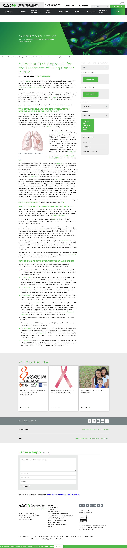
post (19, 160)
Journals (93, 429)
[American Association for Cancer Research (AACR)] (18, 6)
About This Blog (88, 137)
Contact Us (86, 142)
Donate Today (117, 6)
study (42, 229)
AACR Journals (81, 438)
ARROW (59, 180)
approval (61, 133)
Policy (99, 429)
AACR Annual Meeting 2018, (28, 202)
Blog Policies (87, 146)
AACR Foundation (54, 511)
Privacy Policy (84, 510)
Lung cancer (104, 438)
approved (42, 333)
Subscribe (90, 79)
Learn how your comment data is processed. (63, 495)
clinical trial (64, 241)
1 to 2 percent (33, 176)
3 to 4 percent (52, 127)
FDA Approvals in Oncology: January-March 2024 (76, 536)
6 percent (28, 81)
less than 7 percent (58, 216)
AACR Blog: (60, 515)
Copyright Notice (85, 512)
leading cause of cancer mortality (30, 87)
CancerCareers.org (54, 522)
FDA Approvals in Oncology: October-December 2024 (48, 539)
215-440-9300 (30, 517)
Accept (58, 546)
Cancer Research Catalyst (16, 57)
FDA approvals (93, 438)
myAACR (122, 3)
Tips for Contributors (90, 151)
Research (105, 429)
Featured (85, 429)
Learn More (24, 408)
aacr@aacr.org (27, 519)
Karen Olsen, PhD (43, 76)
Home (4, 57)
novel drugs (52, 97)
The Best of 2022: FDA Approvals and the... (44, 536)
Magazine (56, 518)
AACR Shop (52, 526)
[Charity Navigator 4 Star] (83, 519)
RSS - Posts (90, 94)
